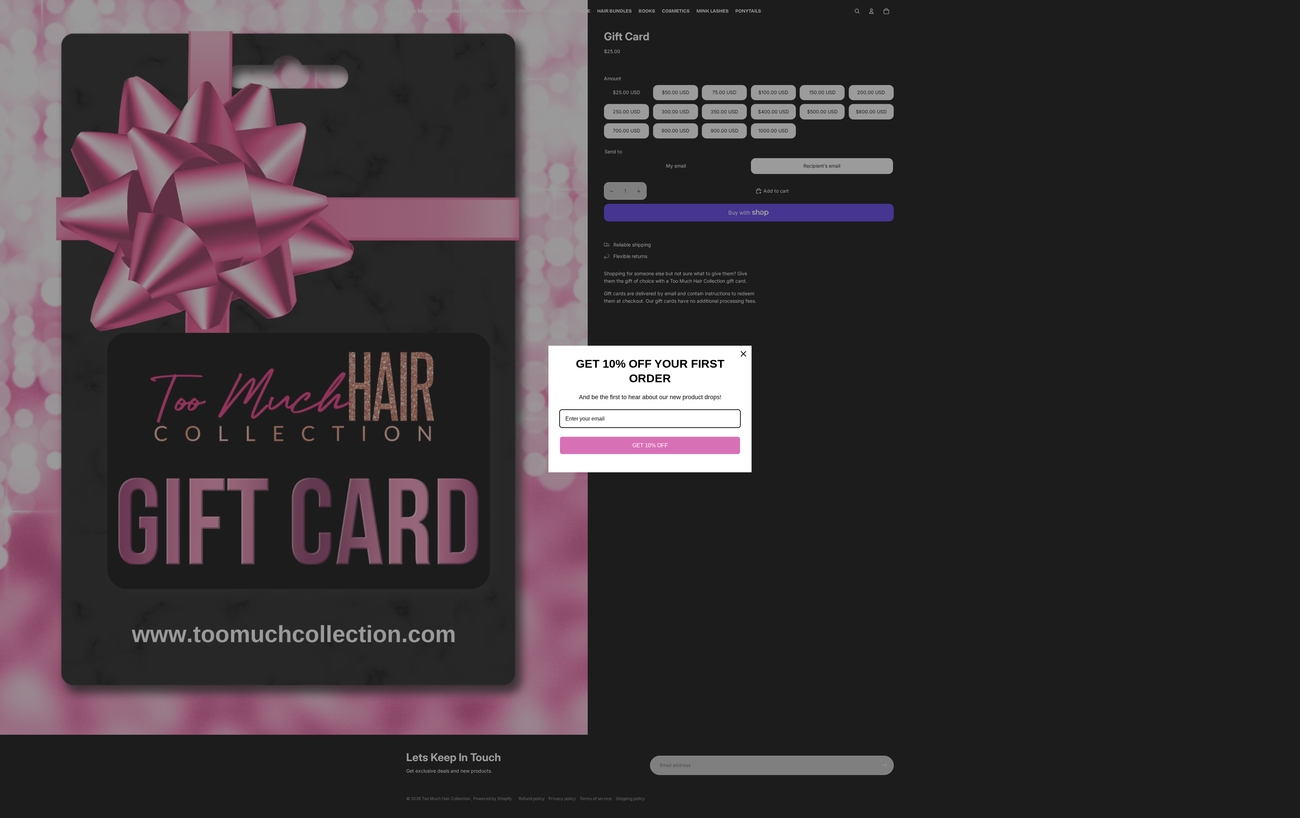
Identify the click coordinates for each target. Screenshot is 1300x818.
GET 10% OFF (650, 445)
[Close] (743, 354)
